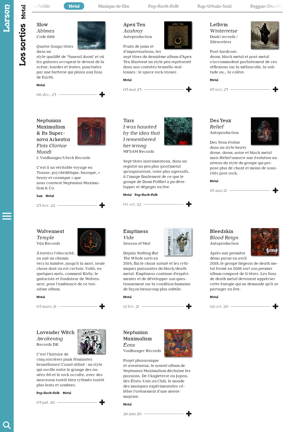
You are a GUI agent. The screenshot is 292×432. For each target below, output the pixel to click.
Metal (67, 6)
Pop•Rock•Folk (156, 6)
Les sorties (21, 45)
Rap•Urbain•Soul (207, 6)
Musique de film (106, 6)
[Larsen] (6, 18)
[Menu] (6, 216)
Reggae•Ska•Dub (260, 6)
